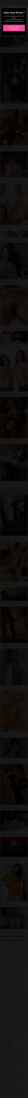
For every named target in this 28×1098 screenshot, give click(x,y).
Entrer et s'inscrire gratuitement (14, 28)
